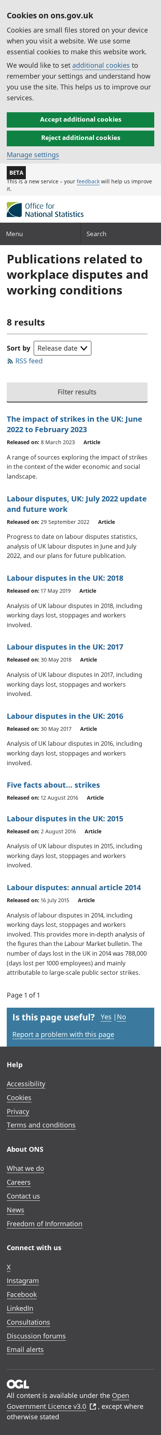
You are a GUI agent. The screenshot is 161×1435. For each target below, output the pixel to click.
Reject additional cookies (80, 137)
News (15, 1209)
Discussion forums (36, 1335)
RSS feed (29, 360)
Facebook (22, 1294)
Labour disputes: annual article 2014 (74, 887)
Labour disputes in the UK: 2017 (65, 647)
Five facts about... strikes (53, 785)
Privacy (18, 1111)
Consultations (28, 1322)
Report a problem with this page (63, 1034)
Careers (19, 1182)
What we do (25, 1168)
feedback (88, 181)
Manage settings (33, 154)
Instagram (23, 1280)
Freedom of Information (44, 1223)
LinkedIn (20, 1308)
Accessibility (26, 1083)
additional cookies (101, 65)
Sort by (18, 348)
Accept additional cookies (80, 119)
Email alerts (25, 1349)
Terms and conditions (41, 1124)
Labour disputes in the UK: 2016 (65, 716)
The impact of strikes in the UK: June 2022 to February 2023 (74, 424)
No (121, 1016)
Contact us (23, 1195)
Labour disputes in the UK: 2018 (65, 578)
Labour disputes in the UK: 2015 (65, 818)
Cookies (19, 1097)
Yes (106, 1016)
